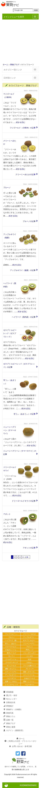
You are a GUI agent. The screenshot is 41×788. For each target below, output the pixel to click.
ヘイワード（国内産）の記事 (24, 317)
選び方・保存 (11, 695)
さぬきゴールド (29, 678)
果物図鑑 (9, 692)
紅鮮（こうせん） (11, 681)
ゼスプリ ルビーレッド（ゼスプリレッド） (10, 333)
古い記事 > (25, 557)
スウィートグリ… (11, 672)
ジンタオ (29, 656)
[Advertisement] (20, 41)
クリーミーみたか (29, 634)
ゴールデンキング (11, 662)
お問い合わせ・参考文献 (22, 746)
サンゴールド (11, 665)
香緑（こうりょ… (29, 681)
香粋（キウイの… (29, 672)
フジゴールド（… (11, 634)
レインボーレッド (11, 684)
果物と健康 (10, 727)
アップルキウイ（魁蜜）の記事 (23, 270)
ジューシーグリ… (29, 643)
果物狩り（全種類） (14, 709)
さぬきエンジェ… (11, 649)
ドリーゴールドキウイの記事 (24, 501)
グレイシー (30, 668)
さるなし (29, 662)
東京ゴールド (11, 653)
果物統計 (9, 706)
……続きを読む (18, 122)
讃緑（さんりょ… (11, 668)
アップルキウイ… (29, 637)
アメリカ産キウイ (29, 665)
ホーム (5, 64)
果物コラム (10, 716)
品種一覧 (9, 719)
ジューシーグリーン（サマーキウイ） (9, 430)
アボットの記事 (29, 547)
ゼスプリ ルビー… (29, 640)
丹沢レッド (30, 649)
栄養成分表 (10, 702)
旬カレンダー (11, 699)
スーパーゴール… (29, 675)
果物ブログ (14, 64)
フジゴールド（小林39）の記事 (23, 127)
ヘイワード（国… (11, 640)
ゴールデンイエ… (11, 659)
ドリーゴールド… (11, 646)
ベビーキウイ (11, 678)
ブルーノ (7, 187)
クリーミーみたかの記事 (25, 174)
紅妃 (29, 659)
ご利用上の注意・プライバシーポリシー (21, 742)
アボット (7, 514)
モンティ (11, 656)
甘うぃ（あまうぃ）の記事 (25, 414)
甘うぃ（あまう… (11, 643)
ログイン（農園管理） (15, 730)
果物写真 (9, 713)
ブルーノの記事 (29, 221)
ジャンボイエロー (29, 653)
